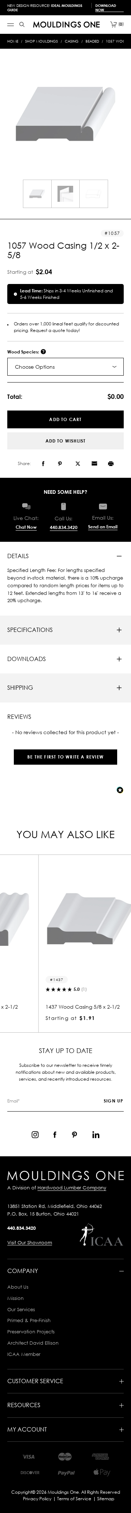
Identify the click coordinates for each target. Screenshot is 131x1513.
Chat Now (26, 527)
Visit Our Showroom (29, 1242)
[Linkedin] (95, 1134)
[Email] (94, 463)
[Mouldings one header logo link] (66, 24)
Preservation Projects (31, 1331)
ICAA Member (23, 1354)
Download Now (105, 7)
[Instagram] (35, 1134)
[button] (65, 753)
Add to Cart (65, 419)
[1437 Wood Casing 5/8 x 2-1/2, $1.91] (65, 918)
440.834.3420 (64, 527)
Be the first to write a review (65, 757)
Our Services (21, 1309)
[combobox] (65, 367)
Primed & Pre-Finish (29, 1320)
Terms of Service (74, 1498)
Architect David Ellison (33, 1343)
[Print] (111, 463)
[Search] (22, 24)
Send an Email (103, 526)
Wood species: (23, 352)
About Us (17, 1287)
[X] (77, 463)
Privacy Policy (37, 1498)
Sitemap (105, 1498)
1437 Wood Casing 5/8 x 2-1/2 (59, 1007)
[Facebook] (43, 463)
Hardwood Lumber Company (71, 1187)
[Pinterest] (59, 463)
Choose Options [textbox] (35, 367)
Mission (15, 1298)
